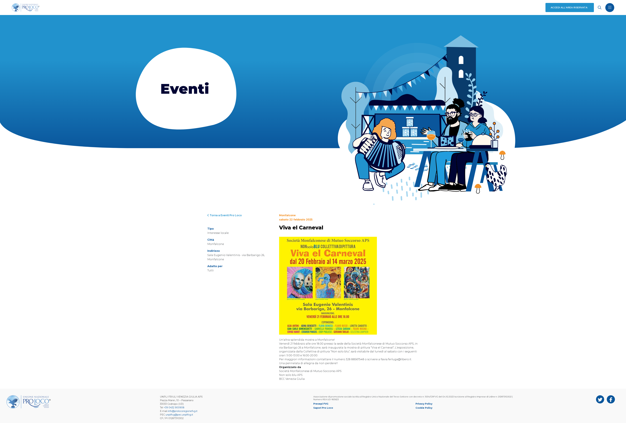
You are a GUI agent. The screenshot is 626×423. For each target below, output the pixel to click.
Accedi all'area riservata (569, 7)
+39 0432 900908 (174, 407)
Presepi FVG (320, 403)
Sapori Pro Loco (323, 407)
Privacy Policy (424, 403)
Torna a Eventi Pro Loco (225, 215)
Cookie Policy (424, 407)
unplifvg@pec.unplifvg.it (179, 414)
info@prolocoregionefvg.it (182, 411)
